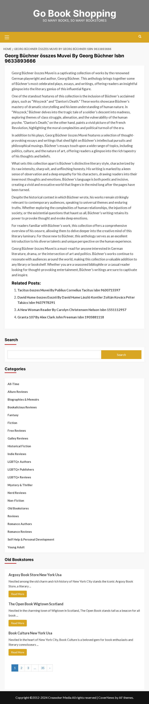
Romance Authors (20, 524)
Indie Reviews (17, 454)
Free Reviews (17, 430)
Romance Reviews (20, 531)
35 (42, 668)
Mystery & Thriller (20, 485)
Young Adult (16, 547)
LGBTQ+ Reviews (19, 477)
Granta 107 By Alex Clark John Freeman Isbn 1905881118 (60, 317)
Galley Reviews (18, 438)
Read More (17, 594)
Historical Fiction (19, 446)
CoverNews (106, 697)
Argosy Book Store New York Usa (35, 575)
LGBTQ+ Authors (19, 461)
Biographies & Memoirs (23, 399)
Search (11, 339)
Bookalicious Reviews (22, 407)
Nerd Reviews (17, 492)
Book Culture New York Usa (30, 633)
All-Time (13, 384)
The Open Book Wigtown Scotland (36, 604)
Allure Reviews (18, 391)
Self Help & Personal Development (31, 539)
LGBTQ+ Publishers (21, 469)
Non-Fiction (16, 500)
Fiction (12, 422)
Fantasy (13, 415)
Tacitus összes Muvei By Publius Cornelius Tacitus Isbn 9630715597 (68, 290)
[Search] (140, 36)
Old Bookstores (18, 508)
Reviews (13, 516)
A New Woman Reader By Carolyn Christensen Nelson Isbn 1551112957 (71, 310)
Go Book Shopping (74, 13)
